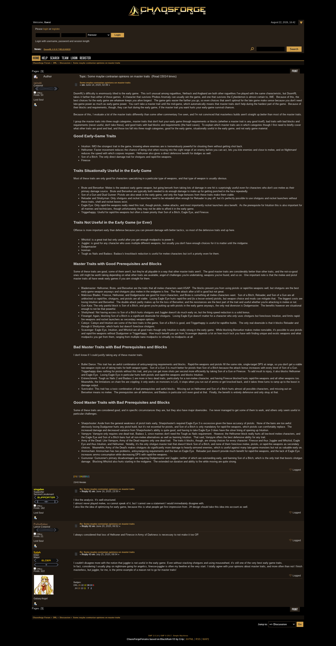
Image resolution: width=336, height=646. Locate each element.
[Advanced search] (252, 49)
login (45, 29)
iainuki (38, 82)
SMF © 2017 (166, 636)
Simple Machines (180, 636)
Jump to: (263, 624)
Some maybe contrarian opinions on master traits (105, 82)
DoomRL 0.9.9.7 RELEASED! (57, 49)
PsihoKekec (41, 524)
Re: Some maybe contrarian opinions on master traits (107, 489)
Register (85, 58)
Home (36, 58)
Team (65, 58)
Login (74, 58)
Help (45, 58)
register (56, 29)
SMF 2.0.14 (153, 636)
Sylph (37, 552)
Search (54, 58)
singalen (39, 489)
